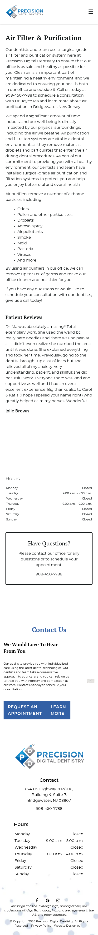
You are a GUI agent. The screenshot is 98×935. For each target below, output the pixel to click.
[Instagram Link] (58, 900)
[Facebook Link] (36, 900)
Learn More (58, 710)
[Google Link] (47, 900)
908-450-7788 (49, 574)
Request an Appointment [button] (25, 710)
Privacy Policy (41, 925)
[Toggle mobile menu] (91, 12)
